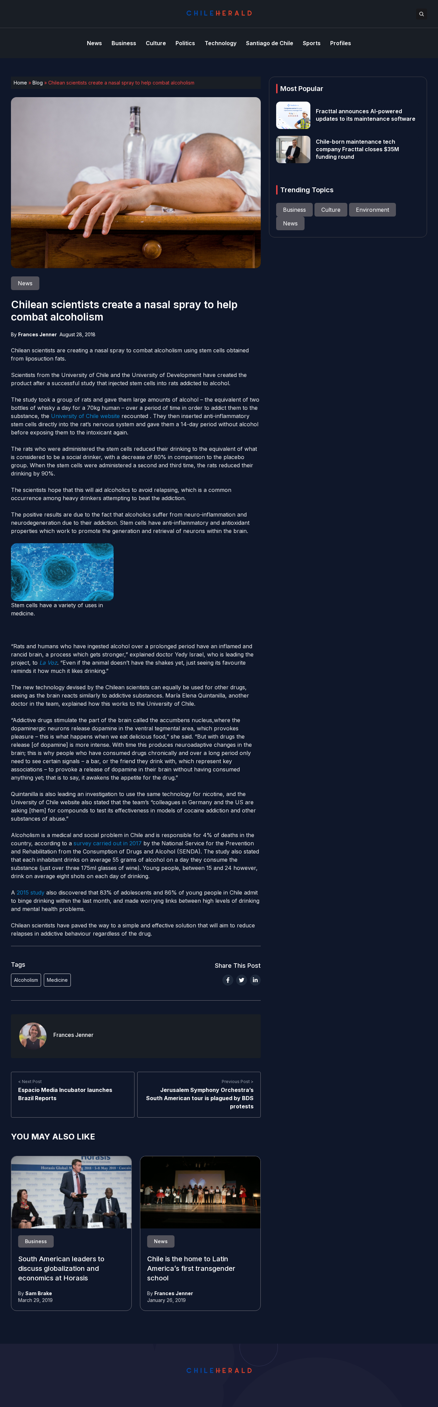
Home (20, 83)
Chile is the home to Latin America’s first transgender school (191, 1268)
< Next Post (30, 1081)
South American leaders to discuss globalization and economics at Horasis (61, 1268)
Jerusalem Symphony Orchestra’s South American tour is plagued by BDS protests (200, 1098)
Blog (38, 83)
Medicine (57, 980)
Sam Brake (38, 1293)
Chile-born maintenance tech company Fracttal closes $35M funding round (357, 149)
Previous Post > (238, 1081)
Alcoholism (26, 980)
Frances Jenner (37, 334)
